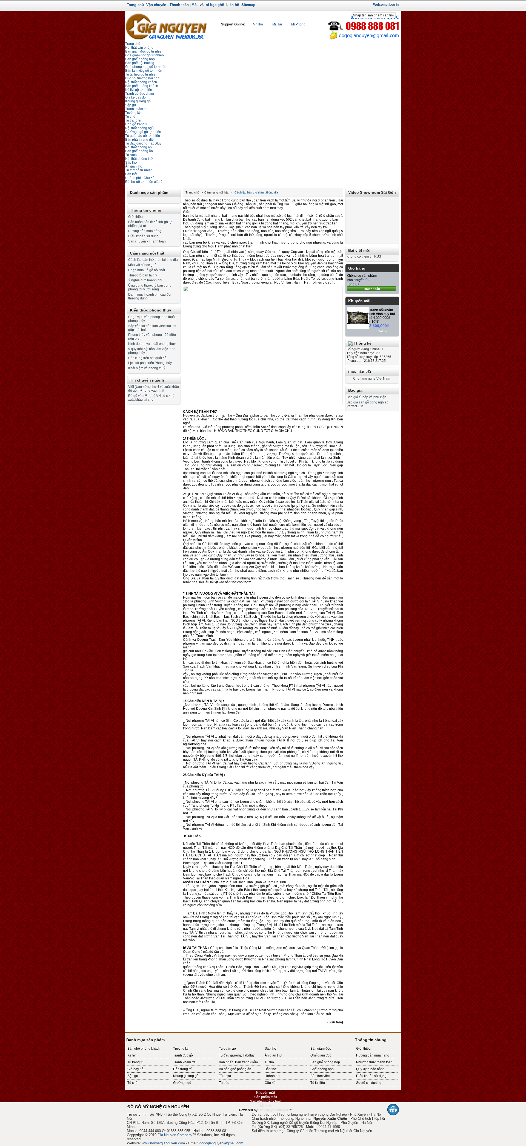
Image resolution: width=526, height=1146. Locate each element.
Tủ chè (130, 117)
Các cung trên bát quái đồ (147, 358)
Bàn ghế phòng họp (140, 59)
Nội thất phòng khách (141, 82)
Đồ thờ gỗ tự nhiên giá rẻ (143, 182)
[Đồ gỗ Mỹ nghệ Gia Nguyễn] (166, 26)
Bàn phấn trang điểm (140, 140)
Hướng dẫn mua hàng (144, 231)
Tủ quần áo (227, 1048)
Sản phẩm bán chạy (265, 1101)
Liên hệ (232, 5)
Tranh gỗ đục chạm (139, 94)
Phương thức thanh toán (374, 1062)
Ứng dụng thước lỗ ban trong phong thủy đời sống (149, 287)
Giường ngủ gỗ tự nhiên (143, 132)
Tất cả (382, 331)
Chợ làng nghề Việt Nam (371, 378)
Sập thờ (131, 162)
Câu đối (270, 1083)
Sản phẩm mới (265, 1097)
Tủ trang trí (135, 1062)
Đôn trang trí (182, 1069)
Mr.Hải (277, 24)
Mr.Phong (297, 24)
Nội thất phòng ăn (138, 147)
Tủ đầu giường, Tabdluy (237, 1055)
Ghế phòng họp (322, 1069)
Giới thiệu (135, 217)
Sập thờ (270, 1048)
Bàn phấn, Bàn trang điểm (238, 1062)
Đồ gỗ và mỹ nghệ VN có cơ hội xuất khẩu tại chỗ (151, 398)
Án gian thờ (133, 166)
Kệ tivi (131, 1055)
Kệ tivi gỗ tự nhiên (138, 90)
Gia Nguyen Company (175, 1135)
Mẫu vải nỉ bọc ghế (207, 5)
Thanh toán (371, 288)
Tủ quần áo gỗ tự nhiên (142, 136)
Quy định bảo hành (370, 1069)
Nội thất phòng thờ (139, 159)
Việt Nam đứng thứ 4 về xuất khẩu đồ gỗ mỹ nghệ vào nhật (153, 388)
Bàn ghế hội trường (139, 63)
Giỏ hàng (356, 268)
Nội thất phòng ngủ (139, 128)
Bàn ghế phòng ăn (139, 151)
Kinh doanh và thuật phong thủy (152, 344)
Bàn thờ (270, 1069)
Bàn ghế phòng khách (141, 86)
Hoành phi (272, 1076)
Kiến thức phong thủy (150, 310)
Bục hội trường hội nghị (142, 78)
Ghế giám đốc (320, 1055)
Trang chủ (135, 5)
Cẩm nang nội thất (147, 253)
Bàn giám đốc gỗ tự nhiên (144, 51)
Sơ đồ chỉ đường (368, 1083)
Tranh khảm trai (136, 109)
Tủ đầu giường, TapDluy (143, 143)
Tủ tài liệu (317, 1083)
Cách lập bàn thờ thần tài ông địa (153, 260)
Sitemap (248, 5)
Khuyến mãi (359, 301)
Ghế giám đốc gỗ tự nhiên (144, 55)
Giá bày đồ (135, 1069)
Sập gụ (130, 105)
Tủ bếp (224, 1083)
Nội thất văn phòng (139, 48)
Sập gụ (132, 1076)
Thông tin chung (145, 210)
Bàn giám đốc (320, 1048)
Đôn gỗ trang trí (136, 124)
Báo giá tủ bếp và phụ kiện (366, 397)
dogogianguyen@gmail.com (221, 1143)
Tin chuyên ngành (147, 380)
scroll (263, 1114)
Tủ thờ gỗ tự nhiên (139, 170)
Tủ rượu (131, 155)
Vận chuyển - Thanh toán (168, 5)
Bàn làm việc (320, 1076)
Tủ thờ (269, 1062)
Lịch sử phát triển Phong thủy (150, 363)
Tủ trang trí (133, 120)
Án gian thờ (273, 1055)
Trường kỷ (133, 113)
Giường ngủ (182, 1083)
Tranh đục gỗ (183, 1055)
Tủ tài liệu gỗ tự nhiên (141, 74)
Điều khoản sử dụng (143, 236)
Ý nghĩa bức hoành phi (145, 280)
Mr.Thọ (258, 24)
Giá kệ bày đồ (135, 97)
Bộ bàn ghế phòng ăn (235, 1069)
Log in (394, 5)
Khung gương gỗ (138, 101)
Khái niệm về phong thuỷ (146, 368)
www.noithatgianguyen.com (163, 1143)
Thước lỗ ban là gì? (142, 275)
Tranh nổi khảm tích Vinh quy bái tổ (382, 314)
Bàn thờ (131, 174)
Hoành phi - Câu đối (140, 178)
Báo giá (355, 390)
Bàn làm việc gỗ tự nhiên (143, 71)
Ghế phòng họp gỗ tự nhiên (145, 67)
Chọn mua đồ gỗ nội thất (146, 270)
